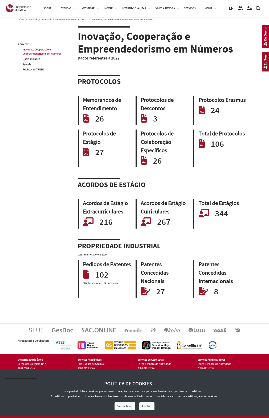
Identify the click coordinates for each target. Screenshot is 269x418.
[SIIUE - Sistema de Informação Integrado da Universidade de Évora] (36, 330)
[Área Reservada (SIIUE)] (249, 8)
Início (21, 19)
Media (208, 8)
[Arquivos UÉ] (197, 330)
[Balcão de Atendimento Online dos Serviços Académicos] (99, 330)
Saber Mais (125, 406)
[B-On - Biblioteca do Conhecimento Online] (237, 330)
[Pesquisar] (258, 8)
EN (231, 8)
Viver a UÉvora (165, 8)
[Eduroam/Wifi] (220, 330)
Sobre (47, 8)
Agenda (26, 64)
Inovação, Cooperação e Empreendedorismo (52, 19)
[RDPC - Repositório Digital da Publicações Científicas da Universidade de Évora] (153, 330)
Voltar (24, 44)
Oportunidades (31, 59)
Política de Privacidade (153, 396)
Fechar (147, 406)
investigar (88, 8)
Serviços (190, 8)
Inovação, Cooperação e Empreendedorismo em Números (42, 52)
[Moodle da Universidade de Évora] (133, 330)
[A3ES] (63, 345)
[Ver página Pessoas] (240, 8)
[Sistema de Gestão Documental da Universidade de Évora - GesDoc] (62, 330)
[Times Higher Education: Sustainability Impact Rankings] (156, 345)
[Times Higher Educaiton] (87, 345)
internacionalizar (134, 8)
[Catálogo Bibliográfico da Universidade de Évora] (172, 330)
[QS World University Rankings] (120, 345)
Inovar (108, 8)
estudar (66, 8)
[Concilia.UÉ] (189, 345)
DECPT (83, 19)
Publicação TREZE (33, 69)
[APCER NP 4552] (212, 345)
